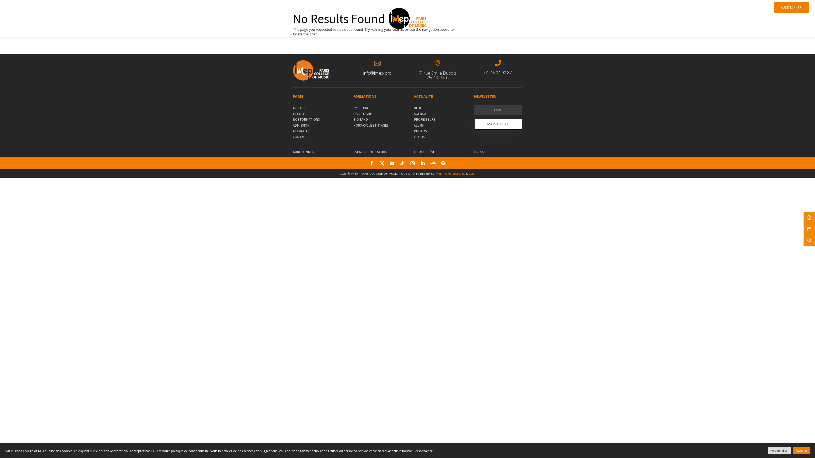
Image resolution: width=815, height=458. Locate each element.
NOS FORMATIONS (306, 119)
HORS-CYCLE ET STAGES (371, 125)
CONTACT (300, 137)
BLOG (418, 108)
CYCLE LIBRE (362, 114)
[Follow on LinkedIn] (423, 163)
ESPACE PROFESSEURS (370, 152)
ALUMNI (420, 125)
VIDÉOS (419, 137)
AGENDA (420, 114)
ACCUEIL (299, 108)
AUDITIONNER (791, 7)
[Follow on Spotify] (443, 163)
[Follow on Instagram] (412, 163)
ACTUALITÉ (301, 131)
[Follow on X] (382, 163)
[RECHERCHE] (809, 240)
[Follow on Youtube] (392, 163)
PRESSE (480, 152)
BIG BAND (360, 119)
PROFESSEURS (424, 119)
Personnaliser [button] (779, 450)
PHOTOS (420, 131)
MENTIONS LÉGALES (450, 174)
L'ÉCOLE (299, 114)
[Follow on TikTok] (402, 163)
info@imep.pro (377, 73)
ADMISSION (301, 125)
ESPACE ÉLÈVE (424, 152)
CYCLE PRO (361, 108)
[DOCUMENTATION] (809, 217)
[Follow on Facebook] (372, 163)
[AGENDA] (809, 229)
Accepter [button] (801, 450)
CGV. (472, 174)
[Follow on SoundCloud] (433, 163)
